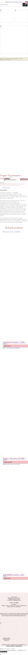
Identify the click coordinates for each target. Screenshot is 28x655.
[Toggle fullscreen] (2, 653)
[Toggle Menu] (26, 2)
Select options (8, 462)
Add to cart (24, 179)
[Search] (25, 4)
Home (1, 58)
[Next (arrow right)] (2, 654)
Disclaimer (19, 646)
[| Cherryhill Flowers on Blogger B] (0, 619)
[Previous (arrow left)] (0, 654)
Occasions (7, 58)
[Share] (3, 653)
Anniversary (4, 185)
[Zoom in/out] (0, 653)
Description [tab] (6, 187)
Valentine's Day (11, 183)
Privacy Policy (10, 646)
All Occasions (14, 58)
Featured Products (14, 185)
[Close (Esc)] (4, 653)
